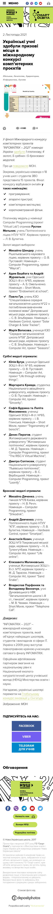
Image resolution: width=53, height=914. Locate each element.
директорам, (33, 76)
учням (23, 80)
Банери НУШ (22, 824)
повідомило (20, 166)
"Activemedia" (37, 905)
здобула (19, 152)
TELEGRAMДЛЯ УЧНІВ (26, 747)
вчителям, (20, 76)
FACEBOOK (26, 726)
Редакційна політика (25, 832)
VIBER (26, 737)
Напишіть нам (48, 3)
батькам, (8, 76)
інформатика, (11, 80)
